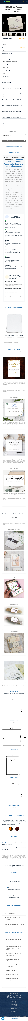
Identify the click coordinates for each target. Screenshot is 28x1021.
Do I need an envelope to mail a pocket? (13, 960)
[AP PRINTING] (8, 2)
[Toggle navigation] (2, 2)
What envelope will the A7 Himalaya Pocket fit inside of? (14, 940)
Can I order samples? (11, 983)
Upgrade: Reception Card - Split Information (11, 105)
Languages (4, 64)
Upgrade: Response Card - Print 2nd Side (10, 117)
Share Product (23, 38)
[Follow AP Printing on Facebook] (11, 996)
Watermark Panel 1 (6, 82)
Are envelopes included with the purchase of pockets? (13, 965)
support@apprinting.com (14, 898)
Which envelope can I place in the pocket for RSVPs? (13, 954)
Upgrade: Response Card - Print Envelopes (11, 111)
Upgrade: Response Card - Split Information (11, 123)
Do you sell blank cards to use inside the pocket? (13, 979)
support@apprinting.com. (14, 866)
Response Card (5, 59)
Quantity (3, 47)
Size (3, 41)
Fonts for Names (5, 70)
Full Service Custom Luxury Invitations (12, 918)
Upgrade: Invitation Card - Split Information (11, 93)
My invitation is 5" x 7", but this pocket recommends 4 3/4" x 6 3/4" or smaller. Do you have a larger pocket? (14, 947)
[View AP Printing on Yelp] (20, 996)
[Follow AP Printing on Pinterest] (14, 996)
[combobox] (14, 56)
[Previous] (3, 23)
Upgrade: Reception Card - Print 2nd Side (10, 99)
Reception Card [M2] (6, 53)
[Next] (24, 23)
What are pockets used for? (12, 974)
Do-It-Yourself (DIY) (9, 913)
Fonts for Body (5, 76)
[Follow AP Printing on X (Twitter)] (8, 996)
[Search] (23, 2)
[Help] (11, 53)
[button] (4, 328)
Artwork (3, 128)
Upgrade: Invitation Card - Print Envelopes (10, 88)
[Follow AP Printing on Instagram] (17, 996)
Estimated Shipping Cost (6, 135)
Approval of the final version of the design (14, 925)
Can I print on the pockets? (12, 970)
